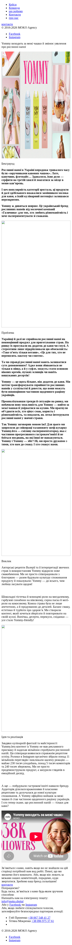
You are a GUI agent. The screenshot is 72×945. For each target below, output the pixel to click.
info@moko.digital (12, 901)
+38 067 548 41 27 (39, 917)
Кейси (13, 4)
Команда (14, 7)
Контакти (15, 14)
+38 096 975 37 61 (43, 921)
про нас (13, 17)
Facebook (14, 33)
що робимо (16, 11)
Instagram (14, 37)
